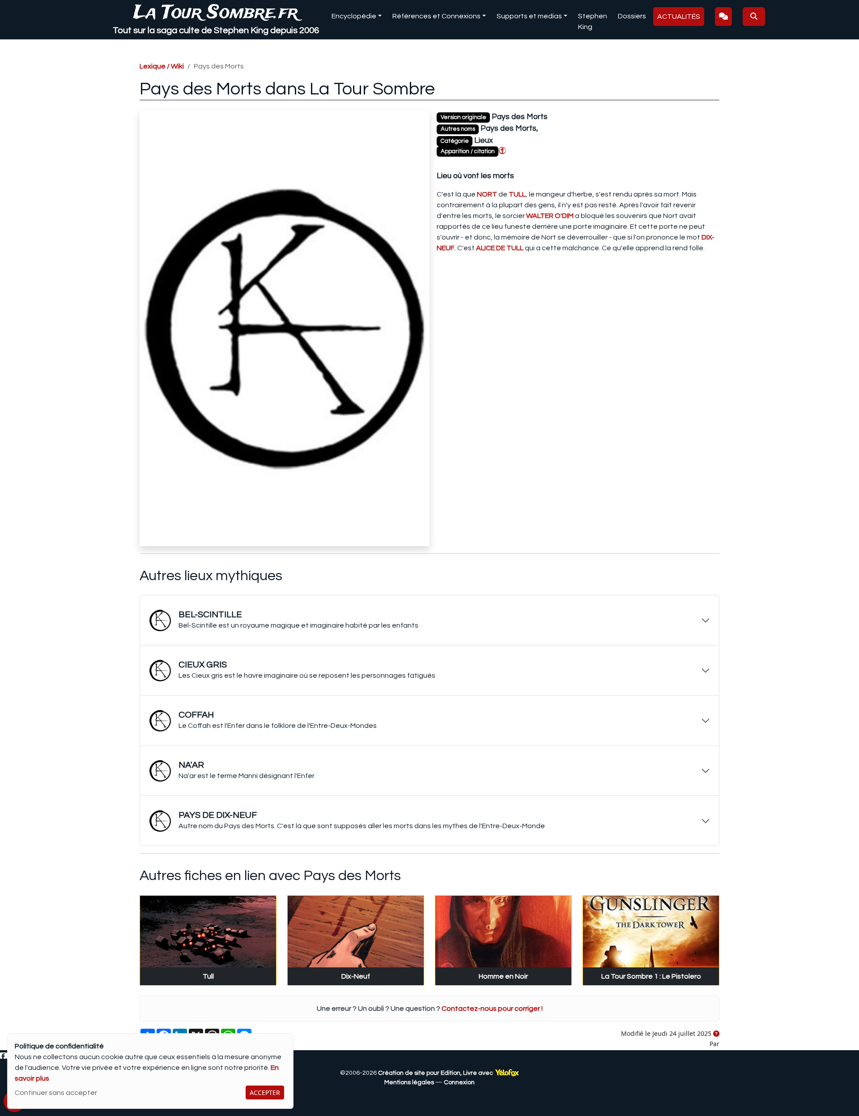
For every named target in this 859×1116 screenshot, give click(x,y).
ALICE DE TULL (499, 248)
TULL (517, 194)
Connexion (459, 1082)
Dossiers (632, 16)
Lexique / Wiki (162, 66)
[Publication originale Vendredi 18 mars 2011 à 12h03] (716, 1034)
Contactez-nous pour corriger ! (492, 1008)
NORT (487, 194)
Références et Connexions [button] (436, 16)
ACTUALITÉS (678, 16)
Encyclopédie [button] (354, 16)
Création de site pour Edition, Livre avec (436, 1073)
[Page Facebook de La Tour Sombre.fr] (3, 1056)
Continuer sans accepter (56, 1092)
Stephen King (592, 21)
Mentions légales (409, 1082)
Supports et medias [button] (529, 16)
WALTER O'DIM (550, 215)
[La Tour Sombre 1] (502, 150)
